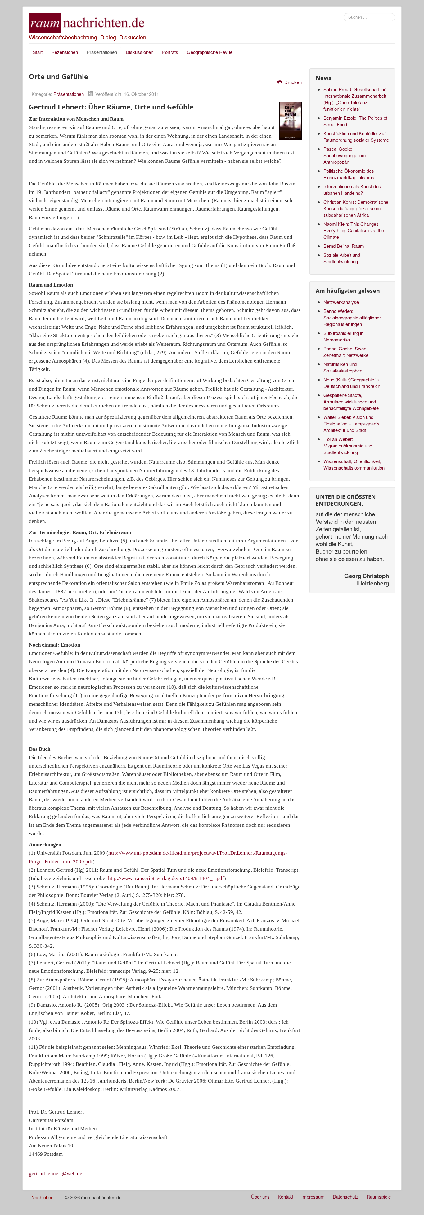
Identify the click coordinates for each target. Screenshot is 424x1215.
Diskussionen (139, 52)
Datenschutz (346, 1196)
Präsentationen (102, 52)
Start (38, 52)
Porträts (170, 52)
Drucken (292, 82)
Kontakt (285, 1196)
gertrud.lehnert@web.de (55, 1174)
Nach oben (42, 1197)
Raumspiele (379, 1196)
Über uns (260, 1196)
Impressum (313, 1196)
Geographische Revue (209, 52)
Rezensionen (64, 52)
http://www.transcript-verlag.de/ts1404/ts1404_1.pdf (166, 878)
